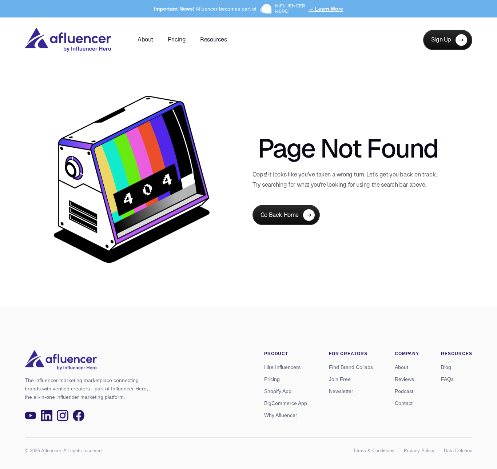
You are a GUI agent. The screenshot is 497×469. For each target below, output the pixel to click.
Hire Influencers (282, 367)
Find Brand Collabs (351, 367)
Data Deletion (458, 450)
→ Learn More (326, 9)
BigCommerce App (285, 403)
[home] (68, 40)
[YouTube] (30, 415)
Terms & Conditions (373, 450)
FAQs (447, 379)
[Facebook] (78, 415)
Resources (213, 39)
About (145, 39)
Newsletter (341, 391)
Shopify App (277, 391)
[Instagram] (62, 415)
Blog (446, 367)
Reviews (404, 379)
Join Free (340, 379)
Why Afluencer (280, 415)
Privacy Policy (419, 450)
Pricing (177, 39)
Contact (404, 403)
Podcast (404, 391)
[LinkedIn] (46, 415)
